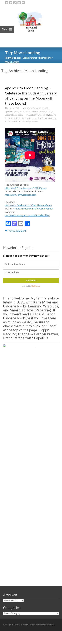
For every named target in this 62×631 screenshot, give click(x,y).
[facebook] (6, 3)
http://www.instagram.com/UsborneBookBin (27, 215)
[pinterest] (15, 3)
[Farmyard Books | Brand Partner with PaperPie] (27, 19)
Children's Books (38, 112)
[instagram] (19, 3)
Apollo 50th (43, 108)
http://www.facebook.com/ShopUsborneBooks (28, 205)
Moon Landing (22, 118)
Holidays (49, 112)
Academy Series (31, 108)
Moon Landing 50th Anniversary (42, 118)
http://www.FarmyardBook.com (20, 195)
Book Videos (25, 112)
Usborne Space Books (14, 115)
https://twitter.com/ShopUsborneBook (34, 208)
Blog (17, 112)
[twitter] (10, 3)
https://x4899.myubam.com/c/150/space (26, 188)
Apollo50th (9, 112)
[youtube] (23, 3)
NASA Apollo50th (12, 122)
